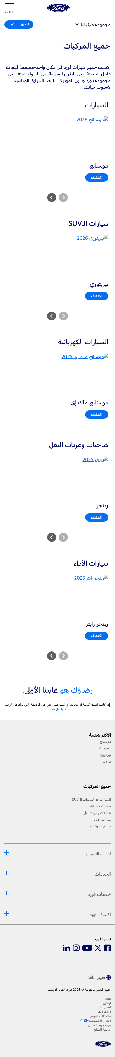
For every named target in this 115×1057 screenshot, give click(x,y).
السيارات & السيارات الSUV (91, 799)
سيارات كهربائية (100, 806)
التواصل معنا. (57, 709)
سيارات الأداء (102, 819)
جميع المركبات (100, 826)
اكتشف (96, 177)
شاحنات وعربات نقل (97, 813)
